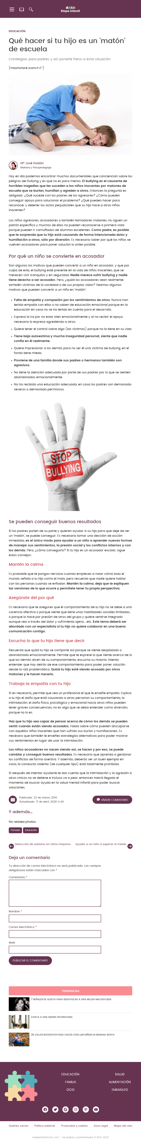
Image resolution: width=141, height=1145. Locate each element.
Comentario (18, 877)
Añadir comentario (114, 800)
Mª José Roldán (32, 163)
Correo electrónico (23, 927)
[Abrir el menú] (12, 9)
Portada (15, 830)
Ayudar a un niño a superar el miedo (100, 844)
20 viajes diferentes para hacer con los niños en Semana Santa (73, 1035)
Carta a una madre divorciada (52, 1017)
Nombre (15, 911)
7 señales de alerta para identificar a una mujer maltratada (71, 999)
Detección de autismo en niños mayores (42, 844)
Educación (17, 31)
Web (12, 942)
